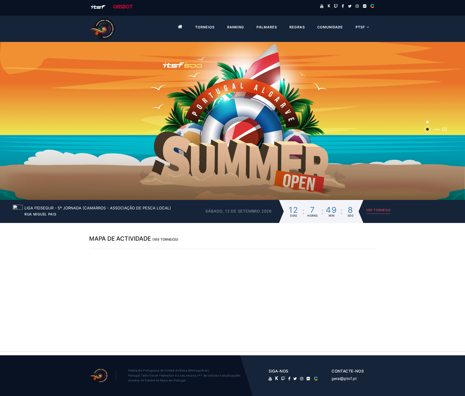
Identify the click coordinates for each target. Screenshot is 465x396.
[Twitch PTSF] (336, 6)
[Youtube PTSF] (322, 6)
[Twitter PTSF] (350, 6)
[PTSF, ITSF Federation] (98, 6)
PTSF (360, 27)
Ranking (235, 27)
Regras (297, 27)
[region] (232, 296)
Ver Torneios (378, 210)
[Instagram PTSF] (357, 6)
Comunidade (330, 27)
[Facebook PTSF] (343, 6)
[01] (427, 122)
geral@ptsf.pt (344, 378)
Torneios (205, 27)
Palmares (266, 27)
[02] (427, 129)
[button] (232, 120)
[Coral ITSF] (372, 6)
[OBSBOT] (123, 6)
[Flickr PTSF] (364, 6)
